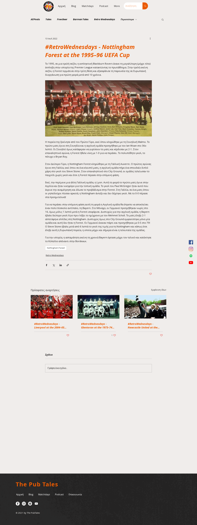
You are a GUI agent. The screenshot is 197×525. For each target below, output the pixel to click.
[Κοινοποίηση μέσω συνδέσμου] (67, 265)
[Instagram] (191, 249)
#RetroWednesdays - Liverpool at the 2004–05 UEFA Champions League (49, 325)
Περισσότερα (127, 19)
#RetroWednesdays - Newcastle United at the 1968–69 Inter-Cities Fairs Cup (143, 325)
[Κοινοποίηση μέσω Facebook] (46, 265)
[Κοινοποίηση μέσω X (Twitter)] (53, 265)
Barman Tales (80, 19)
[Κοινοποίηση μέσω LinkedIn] (60, 265)
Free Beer (62, 19)
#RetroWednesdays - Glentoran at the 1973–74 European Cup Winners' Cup (98, 325)
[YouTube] (191, 262)
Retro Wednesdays (104, 19)
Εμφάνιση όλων (158, 289)
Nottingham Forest (56, 248)
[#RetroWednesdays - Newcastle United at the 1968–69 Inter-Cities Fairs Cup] (145, 306)
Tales (48, 19)
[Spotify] (191, 256)
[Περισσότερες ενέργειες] (150, 38)
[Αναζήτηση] (145, 5)
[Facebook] (191, 242)
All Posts (35, 19)
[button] (87, 6)
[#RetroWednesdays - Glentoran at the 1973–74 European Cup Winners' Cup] (99, 307)
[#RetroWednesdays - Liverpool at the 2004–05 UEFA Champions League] (52, 306)
